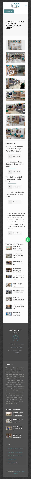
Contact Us (9, 11)
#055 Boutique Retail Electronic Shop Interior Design (15, 164)
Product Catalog (13, 463)
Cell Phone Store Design (15, 448)
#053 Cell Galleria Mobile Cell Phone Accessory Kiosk (15, 194)
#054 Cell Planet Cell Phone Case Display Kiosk (14, 179)
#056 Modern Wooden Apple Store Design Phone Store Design (14, 149)
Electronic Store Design (15, 452)
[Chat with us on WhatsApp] (28, 239)
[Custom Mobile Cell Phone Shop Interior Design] (15, 5)
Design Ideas (12, 459)
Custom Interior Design (15, 455)
